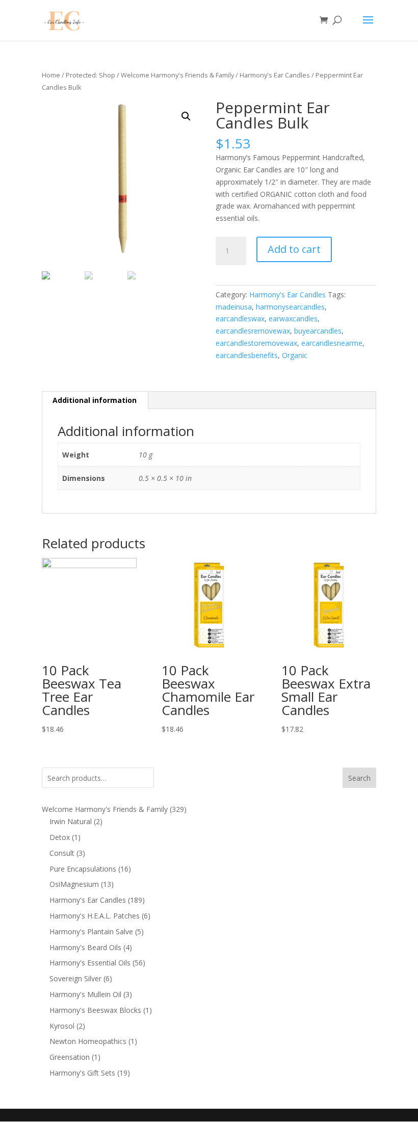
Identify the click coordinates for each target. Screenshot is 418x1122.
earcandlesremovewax (253, 331)
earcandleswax (240, 318)
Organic (294, 355)
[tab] (94, 400)
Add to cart (294, 249)
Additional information (95, 400)
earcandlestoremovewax (256, 343)
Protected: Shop (90, 75)
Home (51, 75)
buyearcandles (318, 331)
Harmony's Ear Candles (275, 75)
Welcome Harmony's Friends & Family (177, 75)
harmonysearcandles (290, 307)
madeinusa (234, 307)
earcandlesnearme (331, 343)
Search (359, 778)
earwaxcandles (293, 318)
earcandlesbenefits (247, 355)
